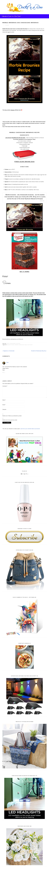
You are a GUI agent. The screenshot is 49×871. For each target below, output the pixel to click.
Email (4, 404)
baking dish (9, 344)
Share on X (42, 200)
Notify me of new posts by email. (9, 420)
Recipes (14, 343)
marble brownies (21, 344)
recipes (26, 344)
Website (4, 409)
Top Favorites (18, 343)
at (6, 364)
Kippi (7, 362)
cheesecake (16, 344)
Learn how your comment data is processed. (30, 428)
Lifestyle (11, 343)
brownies (12, 344)
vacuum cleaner (29, 344)
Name (4, 400)
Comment (4, 386)
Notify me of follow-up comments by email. (12, 415)
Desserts (8, 343)
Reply (3, 372)
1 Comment (7, 25)
